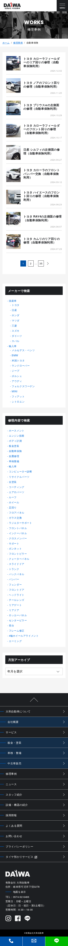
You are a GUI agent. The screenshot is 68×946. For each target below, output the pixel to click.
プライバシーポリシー (19, 846)
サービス (11, 732)
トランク (14, 569)
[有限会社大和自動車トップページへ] (12, 5)
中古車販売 (14, 763)
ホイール (14, 502)
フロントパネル (18, 528)
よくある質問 (14, 825)
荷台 (11, 625)
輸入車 (13, 346)
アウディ (17, 381)
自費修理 (14, 456)
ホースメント (16, 430)
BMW (15, 355)
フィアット (18, 396)
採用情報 (11, 815)
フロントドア (16, 589)
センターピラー (18, 620)
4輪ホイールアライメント (24, 635)
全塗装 (13, 482)
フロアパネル (16, 512)
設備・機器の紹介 (17, 805)
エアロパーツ (16, 492)
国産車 (13, 301)
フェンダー (15, 584)
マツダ (15, 320)
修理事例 (18, 42)
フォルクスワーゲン (23, 386)
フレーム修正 (16, 630)
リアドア (14, 610)
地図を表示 (19, 892)
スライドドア (16, 564)
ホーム (6, 42)
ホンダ (15, 315)
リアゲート (15, 605)
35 (40, 263)
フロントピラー (18, 553)
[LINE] (27, 919)
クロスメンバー (18, 538)
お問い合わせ (14, 836)
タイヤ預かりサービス (19, 856)
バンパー (14, 579)
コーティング (16, 487)
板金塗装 (14, 446)
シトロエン (18, 401)
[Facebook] (18, 919)
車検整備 (14, 461)
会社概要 (13, 722)
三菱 (14, 325)
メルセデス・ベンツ (23, 350)
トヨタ (15, 305)
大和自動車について (18, 711)
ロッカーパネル (18, 615)
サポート (14, 543)
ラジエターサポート (20, 523)
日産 (14, 310)
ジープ (15, 370)
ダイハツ (17, 336)
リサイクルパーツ (19, 476)
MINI (15, 391)
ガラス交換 (15, 517)
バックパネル (16, 574)
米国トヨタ (18, 360)
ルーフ (13, 497)
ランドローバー (21, 365)
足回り (13, 507)
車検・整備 (14, 753)
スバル (15, 341)
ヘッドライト (16, 595)
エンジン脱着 (16, 435)
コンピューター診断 (20, 471)
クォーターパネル (19, 559)
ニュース (11, 784)
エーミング (15, 641)
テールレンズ (16, 600)
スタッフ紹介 (14, 794)
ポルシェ (17, 376)
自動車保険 (15, 451)
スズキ (15, 330)
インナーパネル (18, 533)
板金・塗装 (14, 742)
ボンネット (15, 548)
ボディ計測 (15, 441)
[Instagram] (8, 919)
